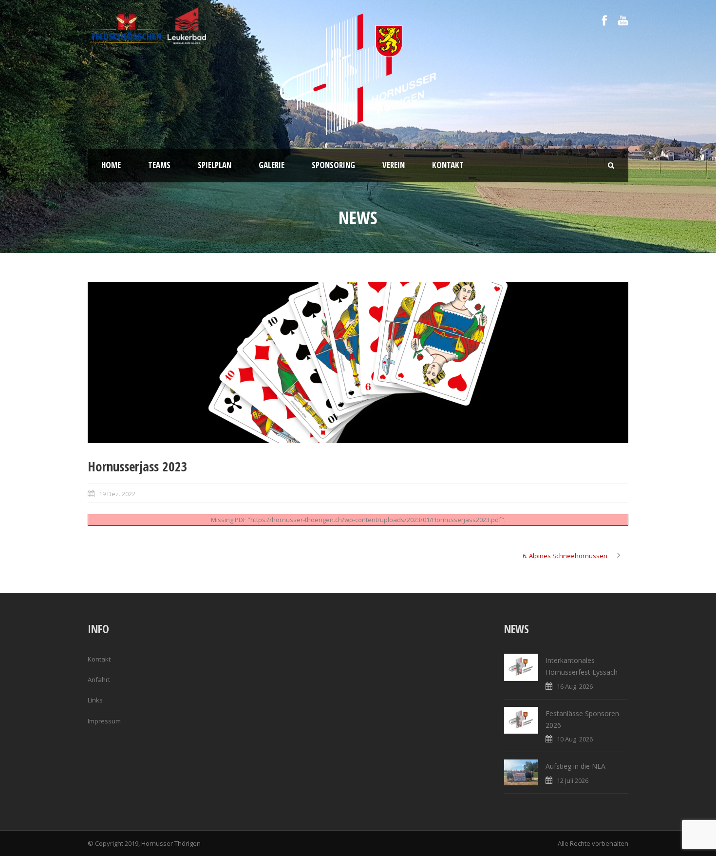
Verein (393, 165)
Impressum (104, 721)
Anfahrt (99, 679)
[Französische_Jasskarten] (358, 362)
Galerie (271, 165)
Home (111, 165)
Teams (159, 165)
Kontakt (448, 165)
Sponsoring (333, 165)
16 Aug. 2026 (575, 686)
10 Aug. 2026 (575, 739)
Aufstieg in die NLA (575, 766)
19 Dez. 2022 (117, 493)
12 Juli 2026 (572, 780)
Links (95, 700)
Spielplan (214, 165)
